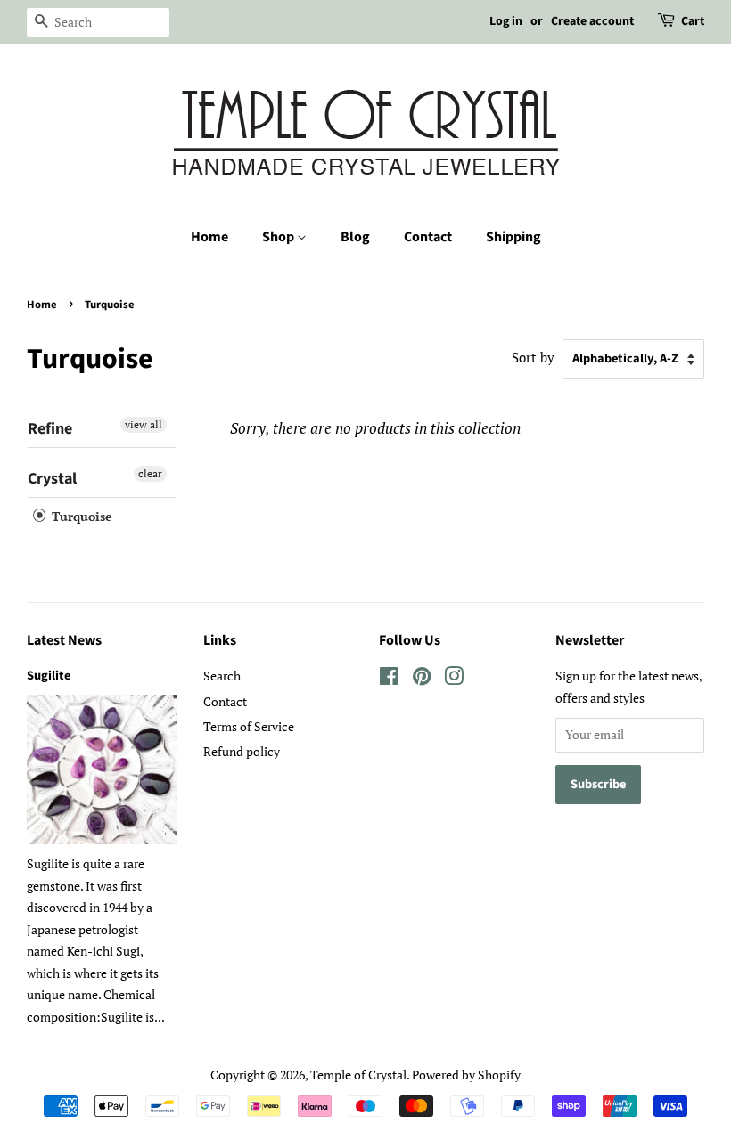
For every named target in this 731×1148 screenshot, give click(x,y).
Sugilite (48, 675)
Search (222, 675)
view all (143, 424)
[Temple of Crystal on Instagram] (454, 679)
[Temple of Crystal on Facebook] (389, 679)
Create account (592, 21)
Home (209, 237)
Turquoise (80, 516)
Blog (355, 237)
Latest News (64, 640)
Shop (279, 237)
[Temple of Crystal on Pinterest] (421, 679)
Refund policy (241, 751)
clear (150, 473)
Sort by (533, 357)
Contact (428, 237)
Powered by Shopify (466, 1074)
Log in (505, 21)
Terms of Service (248, 726)
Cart (692, 21)
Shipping (513, 237)
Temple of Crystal (358, 1074)
